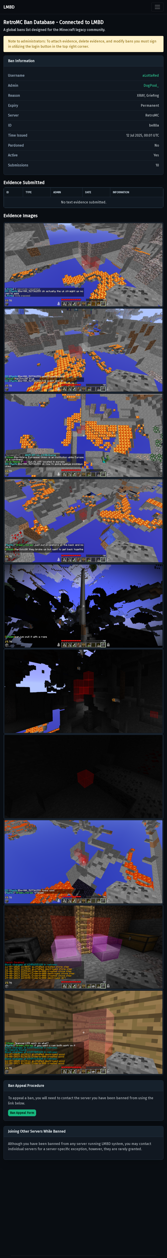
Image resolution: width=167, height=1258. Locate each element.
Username (16, 75)
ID (10, 125)
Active (13, 155)
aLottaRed (150, 75)
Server (13, 115)
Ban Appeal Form (22, 1113)
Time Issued (17, 135)
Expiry (13, 105)
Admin (13, 85)
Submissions (18, 165)
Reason (14, 95)
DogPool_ (151, 85)
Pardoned (16, 145)
